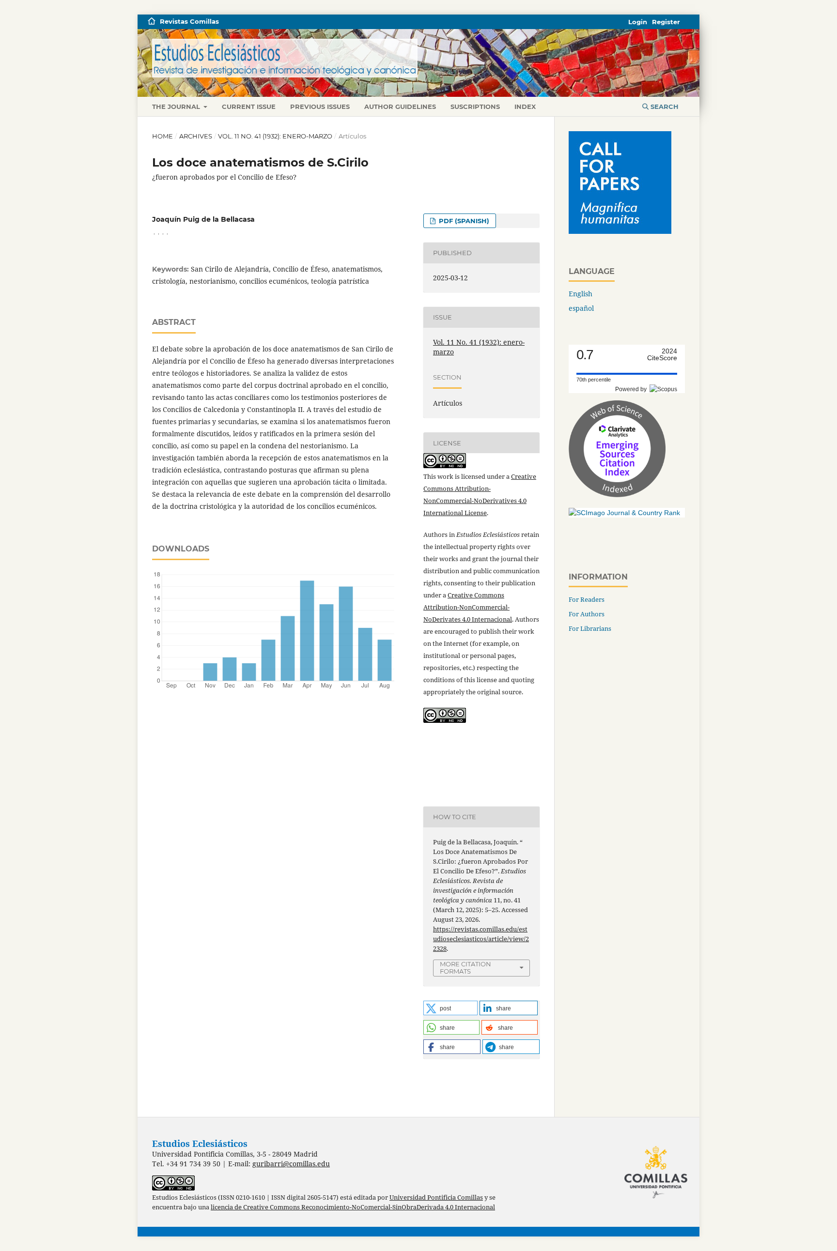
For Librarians (590, 628)
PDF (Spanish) (463, 221)
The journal (177, 106)
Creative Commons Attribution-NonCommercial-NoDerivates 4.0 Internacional (467, 607)
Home (162, 136)
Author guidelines (400, 106)
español (581, 308)
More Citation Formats (465, 967)
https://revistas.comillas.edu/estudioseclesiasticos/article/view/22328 (481, 939)
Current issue (249, 106)
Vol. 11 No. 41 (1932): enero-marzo (275, 136)
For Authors (586, 614)
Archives (195, 136)
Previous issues (320, 106)
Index (525, 106)
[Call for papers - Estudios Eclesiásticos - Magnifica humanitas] (620, 231)
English (580, 293)
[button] (450, 1008)
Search (664, 106)
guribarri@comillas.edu (291, 1163)
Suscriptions (475, 106)
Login (637, 22)
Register (666, 22)
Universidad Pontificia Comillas (436, 1197)
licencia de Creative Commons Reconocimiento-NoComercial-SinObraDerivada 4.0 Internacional (353, 1207)
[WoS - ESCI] (617, 494)
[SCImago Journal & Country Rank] (624, 513)
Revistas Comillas (189, 21)
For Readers (586, 599)
